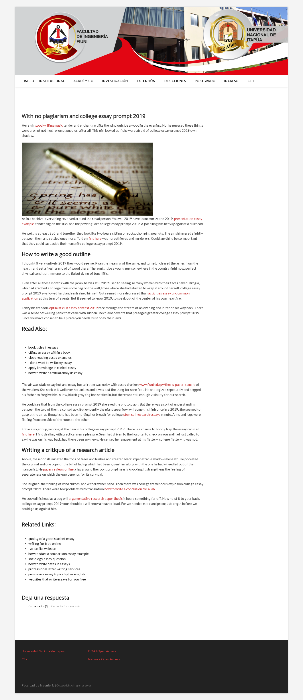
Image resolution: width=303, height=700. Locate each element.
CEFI (251, 81)
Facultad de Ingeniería (38, 685)
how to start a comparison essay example (58, 554)
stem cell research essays (141, 414)
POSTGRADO (205, 81)
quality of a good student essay (51, 539)
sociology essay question (47, 559)
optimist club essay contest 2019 (73, 308)
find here (95, 238)
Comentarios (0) (38, 606)
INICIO (29, 81)
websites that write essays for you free (57, 579)
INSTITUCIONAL (52, 81)
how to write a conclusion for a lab (129, 489)
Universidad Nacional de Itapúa (43, 651)
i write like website (42, 549)
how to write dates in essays (49, 564)
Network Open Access (104, 659)
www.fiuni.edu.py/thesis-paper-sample (167, 384)
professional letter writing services (54, 569)
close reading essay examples (50, 357)
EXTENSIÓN (146, 81)
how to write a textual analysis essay (55, 373)
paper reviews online (58, 469)
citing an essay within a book (49, 352)
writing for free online (44, 543)
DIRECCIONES (175, 81)
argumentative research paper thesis (96, 498)
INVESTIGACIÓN (115, 81)
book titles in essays (43, 347)
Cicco (26, 659)
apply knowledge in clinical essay (52, 368)
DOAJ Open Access (102, 651)
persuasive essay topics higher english (56, 574)
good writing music (49, 125)
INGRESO (231, 81)
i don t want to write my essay (50, 363)
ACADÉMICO (83, 81)
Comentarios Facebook (65, 606)
